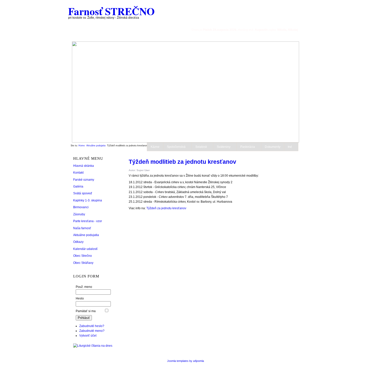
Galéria (78, 186)
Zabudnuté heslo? (91, 326)
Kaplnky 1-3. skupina (87, 200)
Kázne (155, 147)
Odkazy (78, 242)
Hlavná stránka (83, 166)
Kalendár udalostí (85, 249)
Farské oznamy (83, 179)
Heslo (80, 298)
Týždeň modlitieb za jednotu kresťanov (182, 161)
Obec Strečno (82, 256)
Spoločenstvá (176, 147)
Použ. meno (84, 287)
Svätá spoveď (82, 193)
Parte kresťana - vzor (87, 221)
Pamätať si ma (86, 311)
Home (81, 145)
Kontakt (78, 172)
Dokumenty (272, 147)
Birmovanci (81, 207)
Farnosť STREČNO (111, 11)
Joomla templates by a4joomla (185, 360)
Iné (290, 147)
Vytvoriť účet (87, 335)
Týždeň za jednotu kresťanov (166, 208)
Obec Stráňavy (83, 263)
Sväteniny (223, 147)
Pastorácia (247, 147)
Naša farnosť (82, 228)
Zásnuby (79, 214)
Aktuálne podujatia (95, 145)
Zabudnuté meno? (91, 331)
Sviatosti (201, 147)
